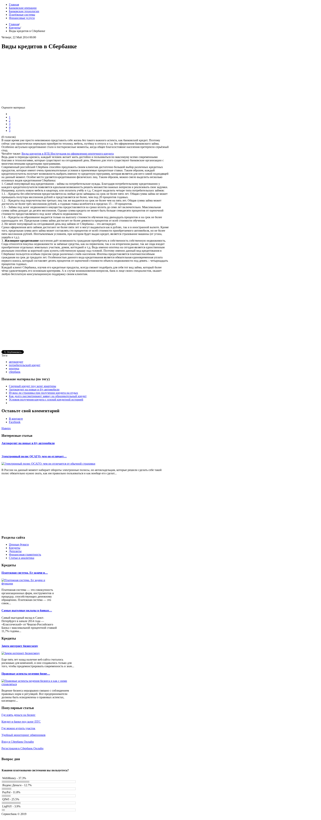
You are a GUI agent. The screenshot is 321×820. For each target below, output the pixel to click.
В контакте (16, 418)
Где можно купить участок (18, 728)
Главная (14, 24)
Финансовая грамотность (25, 554)
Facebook (14, 422)
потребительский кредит (24, 365)
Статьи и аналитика (21, 557)
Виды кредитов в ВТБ (36, 153)
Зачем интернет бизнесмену (19, 646)
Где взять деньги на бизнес (18, 714)
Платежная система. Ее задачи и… (24, 572)
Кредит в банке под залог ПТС (21, 721)
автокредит (16, 361)
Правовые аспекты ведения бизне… (25, 673)
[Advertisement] (85, 80)
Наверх (6, 428)
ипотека (14, 368)
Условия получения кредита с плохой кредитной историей (46, 399)
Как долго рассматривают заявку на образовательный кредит (48, 396)
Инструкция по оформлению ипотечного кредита (82, 153)
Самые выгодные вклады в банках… (26, 610)
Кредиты (14, 27)
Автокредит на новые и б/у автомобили (34, 389)
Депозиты (15, 551)
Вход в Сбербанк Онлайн (17, 741)
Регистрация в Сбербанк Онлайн (22, 748)
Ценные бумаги (19, 544)
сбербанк (14, 371)
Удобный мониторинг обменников (23, 735)
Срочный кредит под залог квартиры (32, 386)
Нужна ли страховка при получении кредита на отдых (43, 392)
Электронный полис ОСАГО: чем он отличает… (34, 456)
